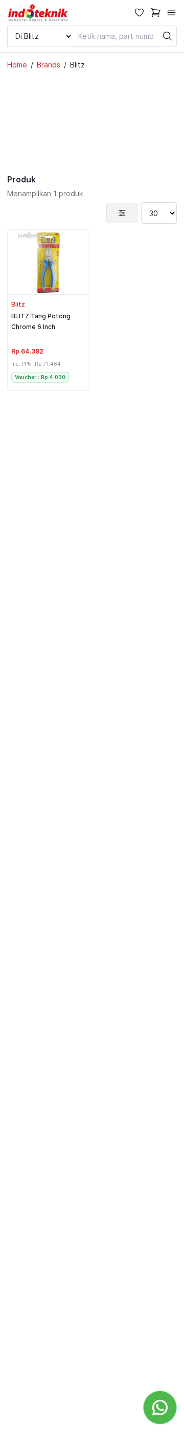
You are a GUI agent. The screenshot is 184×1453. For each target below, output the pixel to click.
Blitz (18, 304)
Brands (48, 64)
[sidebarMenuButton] (171, 12)
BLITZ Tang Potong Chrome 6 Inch (41, 321)
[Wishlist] (139, 12)
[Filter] (122, 213)
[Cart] (155, 12)
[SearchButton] (167, 36)
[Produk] (48, 262)
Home (17, 64)
